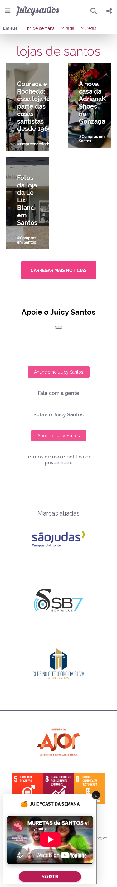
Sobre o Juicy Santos (58, 415)
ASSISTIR (50, 877)
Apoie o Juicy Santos (58, 435)
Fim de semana (39, 28)
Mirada (67, 28)
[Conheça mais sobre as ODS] (58, 788)
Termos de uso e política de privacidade (59, 460)
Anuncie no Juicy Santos (58, 372)
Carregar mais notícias (59, 270)
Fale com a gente (58, 393)
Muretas (88, 28)
